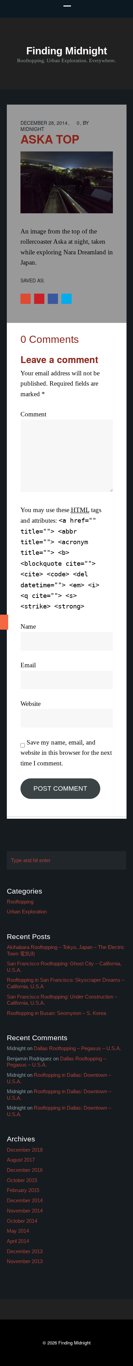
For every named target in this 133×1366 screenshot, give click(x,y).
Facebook (53, 299)
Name (28, 626)
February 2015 (23, 1190)
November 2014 (25, 1211)
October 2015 (22, 1180)
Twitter (66, 299)
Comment (33, 414)
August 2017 (21, 1160)
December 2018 (25, 1150)
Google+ (25, 299)
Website (30, 703)
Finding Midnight (66, 50)
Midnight (32, 128)
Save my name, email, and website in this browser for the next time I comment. (66, 753)
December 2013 (25, 1251)
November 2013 (25, 1261)
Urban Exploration (27, 911)
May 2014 (18, 1231)
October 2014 (22, 1221)
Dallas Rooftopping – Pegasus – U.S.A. (77, 1048)
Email (28, 665)
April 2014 (18, 1241)
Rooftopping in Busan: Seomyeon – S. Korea (56, 1013)
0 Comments (49, 339)
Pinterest (39, 299)
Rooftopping (20, 902)
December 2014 (25, 1200)
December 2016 (25, 1170)
